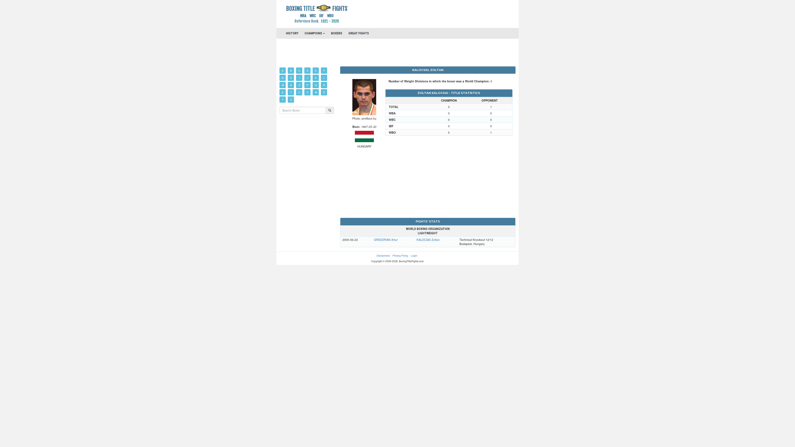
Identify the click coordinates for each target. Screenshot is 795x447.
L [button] (324, 77)
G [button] (283, 77)
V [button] (307, 92)
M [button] (283, 85)
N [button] (291, 85)
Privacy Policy (400, 255)
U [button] (299, 92)
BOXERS (336, 33)
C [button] (299, 70)
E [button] (316, 70)
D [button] (307, 70)
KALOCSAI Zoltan (428, 240)
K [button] (316, 77)
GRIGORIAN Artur (386, 240)
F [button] (324, 70)
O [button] (299, 85)
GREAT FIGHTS (358, 33)
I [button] (299, 77)
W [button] (316, 92)
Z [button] (291, 99)
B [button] (291, 70)
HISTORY (292, 33)
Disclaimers (383, 255)
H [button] (291, 77)
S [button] (282, 92)
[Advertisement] (427, 13)
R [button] (324, 85)
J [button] (307, 77)
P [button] (307, 85)
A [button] (282, 70)
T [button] (291, 92)
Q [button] (316, 85)
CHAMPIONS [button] (314, 33)
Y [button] (282, 99)
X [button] (324, 92)
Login (414, 255)
